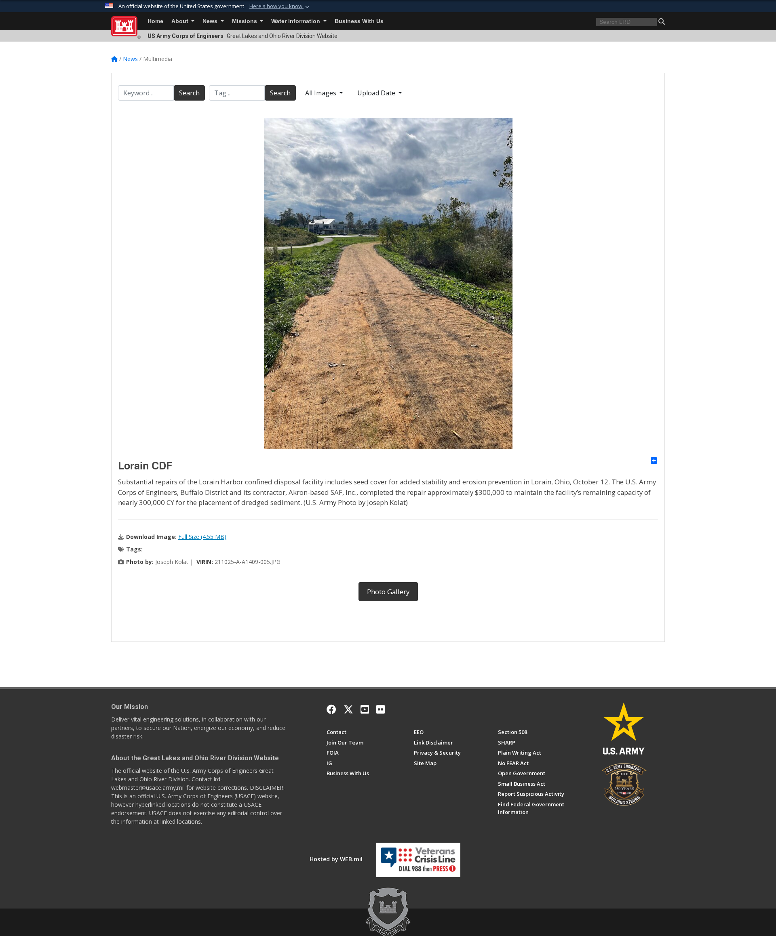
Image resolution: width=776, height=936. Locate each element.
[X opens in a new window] (348, 709)
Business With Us (359, 21)
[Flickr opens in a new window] (380, 709)
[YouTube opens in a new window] (365, 709)
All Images (321, 92)
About (180, 21)
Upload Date (377, 92)
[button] (280, 6)
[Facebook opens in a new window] (331, 709)
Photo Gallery (388, 591)
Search (189, 92)
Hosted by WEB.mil (336, 859)
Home (155, 21)
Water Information (296, 21)
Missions (245, 21)
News (210, 21)
